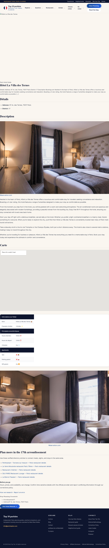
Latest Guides (92, 528)
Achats (61, 8)
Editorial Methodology (94, 522)
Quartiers (38, 8)
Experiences (70, 1)
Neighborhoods (80, 1)
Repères (27, 8)
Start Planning (94, 6)
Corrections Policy (93, 525)
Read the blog (94, 10)
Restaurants (49, 8)
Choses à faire (70, 8)
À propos (51, 531)
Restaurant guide (73, 522)
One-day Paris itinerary (74, 519)
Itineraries (88, 1)
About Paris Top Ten (94, 519)
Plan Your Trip (96, 1)
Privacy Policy (64, 544)
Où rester (79, 8)
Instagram (91, 531)
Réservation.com (6, 195)
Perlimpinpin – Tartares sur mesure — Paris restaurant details (24, 463)
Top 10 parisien (10, 516)
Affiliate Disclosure (75, 544)
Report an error (19, 492)
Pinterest (90, 534)
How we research (6, 492)
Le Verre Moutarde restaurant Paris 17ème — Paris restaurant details (26, 466)
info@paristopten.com (10, 526)
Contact (50, 525)
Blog (49, 522)
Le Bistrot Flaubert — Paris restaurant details (18, 477)
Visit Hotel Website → (9, 506)
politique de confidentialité (55, 528)
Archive (50, 519)
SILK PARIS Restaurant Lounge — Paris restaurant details (22, 473)
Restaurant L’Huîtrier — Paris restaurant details (19, 470)
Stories (103, 1)
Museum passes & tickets (75, 525)
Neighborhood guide (74, 528)
